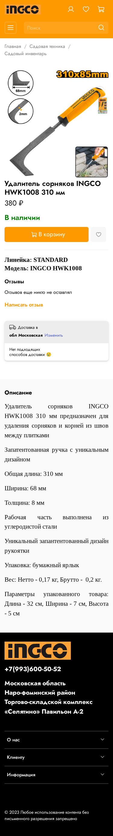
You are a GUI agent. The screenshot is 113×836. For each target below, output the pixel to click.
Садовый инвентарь (26, 53)
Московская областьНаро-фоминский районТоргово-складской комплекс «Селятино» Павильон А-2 (49, 697)
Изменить (54, 335)
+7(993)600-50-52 (33, 669)
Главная (13, 46)
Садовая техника (47, 46)
